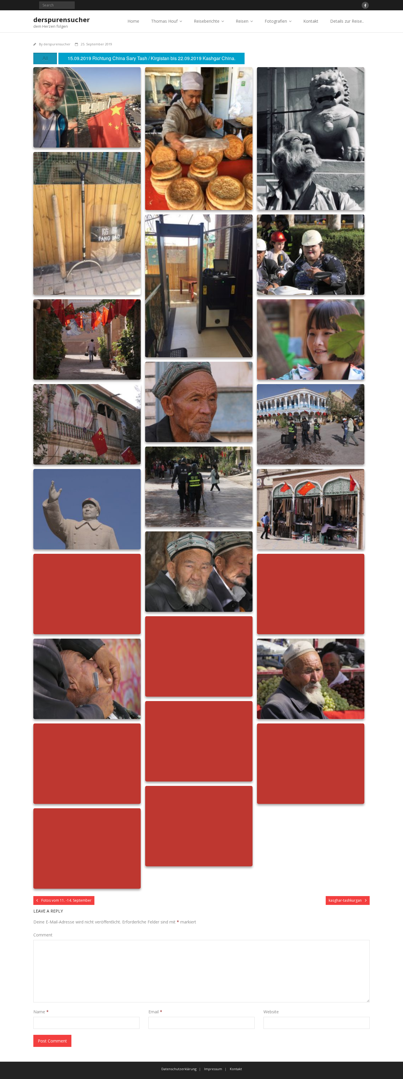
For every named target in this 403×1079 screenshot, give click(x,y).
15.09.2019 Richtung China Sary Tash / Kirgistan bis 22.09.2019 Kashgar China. (151, 58)
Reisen (242, 21)
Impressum (213, 1069)
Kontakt (310, 21)
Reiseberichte (206, 21)
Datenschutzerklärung (178, 1069)
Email (155, 1011)
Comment (43, 935)
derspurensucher (57, 44)
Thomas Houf (164, 21)
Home (133, 21)
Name (41, 1011)
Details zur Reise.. (347, 21)
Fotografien (276, 21)
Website (271, 1011)
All (45, 58)
